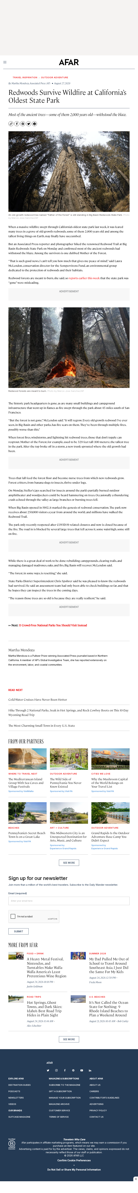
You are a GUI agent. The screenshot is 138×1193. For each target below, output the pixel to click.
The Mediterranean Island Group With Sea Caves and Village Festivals (25, 782)
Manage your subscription (65, 1097)
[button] (74, 1160)
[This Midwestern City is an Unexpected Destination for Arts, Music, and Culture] (69, 813)
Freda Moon (95, 982)
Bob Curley (122, 1021)
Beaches (13, 827)
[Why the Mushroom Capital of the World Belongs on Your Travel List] (110, 759)
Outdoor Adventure (54, 77)
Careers (94, 1091)
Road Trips (34, 996)
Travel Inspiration (25, 77)
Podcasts (14, 1091)
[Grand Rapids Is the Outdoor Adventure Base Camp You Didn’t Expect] (110, 813)
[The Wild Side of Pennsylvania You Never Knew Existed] (69, 759)
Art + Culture (59, 827)
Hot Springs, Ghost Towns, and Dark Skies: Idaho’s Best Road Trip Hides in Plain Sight (44, 1008)
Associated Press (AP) (40, 83)
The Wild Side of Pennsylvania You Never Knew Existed (65, 782)
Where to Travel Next (23, 773)
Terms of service (59, 1117)
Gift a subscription (60, 1091)
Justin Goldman (35, 986)
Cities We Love (100, 773)
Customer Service (59, 1110)
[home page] (69, 62)
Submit (18, 931)
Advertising (97, 1104)
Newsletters (16, 1097)
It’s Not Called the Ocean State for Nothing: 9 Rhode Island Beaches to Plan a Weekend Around (108, 1008)
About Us (95, 1085)
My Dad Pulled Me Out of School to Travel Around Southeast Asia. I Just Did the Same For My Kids (109, 965)
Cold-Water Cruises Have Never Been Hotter (37, 699)
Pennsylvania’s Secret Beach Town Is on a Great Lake (26, 834)
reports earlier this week (84, 278)
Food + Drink (35, 953)
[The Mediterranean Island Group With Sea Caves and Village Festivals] (27, 759)
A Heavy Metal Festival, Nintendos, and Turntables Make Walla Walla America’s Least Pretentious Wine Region (46, 967)
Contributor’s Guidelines (104, 1097)
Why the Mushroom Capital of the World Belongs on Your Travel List (109, 782)
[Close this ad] (135, 1179)
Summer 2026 (97, 953)
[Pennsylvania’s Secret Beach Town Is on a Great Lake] (27, 813)
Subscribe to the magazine (64, 1085)
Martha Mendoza (21, 649)
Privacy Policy (98, 1110)
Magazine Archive (59, 1104)
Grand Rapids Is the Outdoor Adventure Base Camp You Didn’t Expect (110, 836)
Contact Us (97, 1117)
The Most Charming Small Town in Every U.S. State (41, 725)
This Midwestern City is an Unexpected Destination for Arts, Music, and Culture (68, 836)
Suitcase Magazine (19, 1117)
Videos (12, 1104)
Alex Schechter (34, 1025)
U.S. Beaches (97, 996)
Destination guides (19, 1085)
